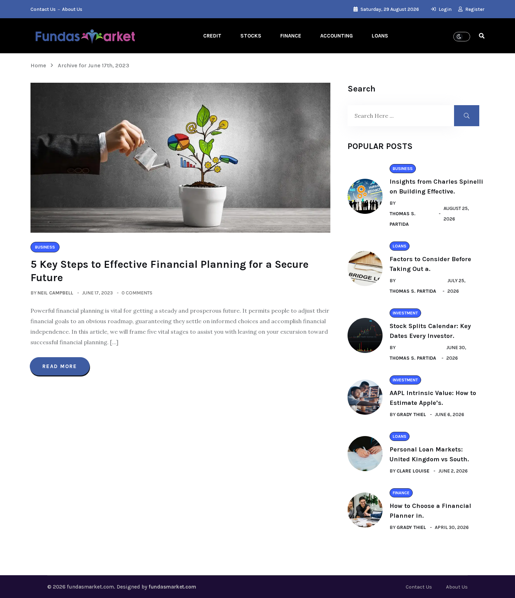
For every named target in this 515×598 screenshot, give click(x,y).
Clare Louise (413, 471)
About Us (72, 9)
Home (39, 65)
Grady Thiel (411, 414)
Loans (380, 36)
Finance (290, 36)
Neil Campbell (55, 293)
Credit (212, 36)
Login (445, 9)
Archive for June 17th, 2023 (93, 65)
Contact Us (43, 9)
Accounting (336, 36)
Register (474, 9)
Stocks (250, 36)
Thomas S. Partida (403, 219)
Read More (59, 366)
